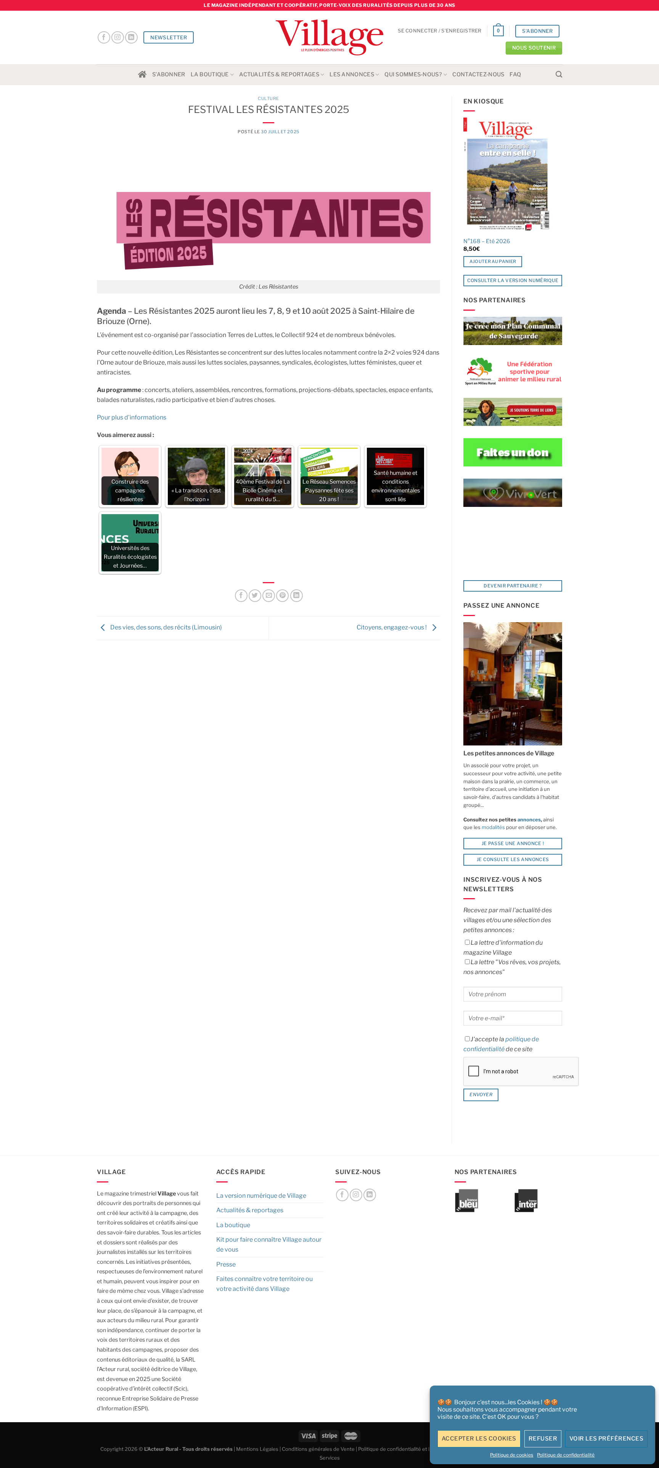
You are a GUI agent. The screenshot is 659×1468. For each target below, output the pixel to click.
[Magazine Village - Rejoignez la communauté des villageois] (329, 37)
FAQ (515, 74)
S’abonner (168, 74)
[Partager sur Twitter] (255, 595)
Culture (268, 98)
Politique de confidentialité (566, 1455)
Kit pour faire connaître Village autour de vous (268, 1244)
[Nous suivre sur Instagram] (117, 37)
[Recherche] (559, 74)
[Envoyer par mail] (268, 595)
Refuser (543, 1438)
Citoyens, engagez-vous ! (392, 627)
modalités (493, 827)
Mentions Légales (257, 1449)
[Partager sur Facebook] (241, 595)
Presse (226, 1264)
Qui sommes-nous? (413, 74)
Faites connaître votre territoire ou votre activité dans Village (264, 1283)
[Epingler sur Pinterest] (282, 595)
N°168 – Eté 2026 (486, 241)
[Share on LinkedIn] (296, 595)
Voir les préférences (606, 1438)
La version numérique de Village (261, 1195)
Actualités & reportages (279, 74)
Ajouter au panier (492, 261)
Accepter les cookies (479, 1438)
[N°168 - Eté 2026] (507, 175)
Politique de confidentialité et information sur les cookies (425, 1449)
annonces (528, 819)
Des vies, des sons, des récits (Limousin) (165, 627)
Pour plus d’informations (131, 417)
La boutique (210, 74)
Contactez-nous (478, 74)
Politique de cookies (511, 1455)
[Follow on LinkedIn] (131, 37)
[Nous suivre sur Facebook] (104, 37)
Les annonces (352, 74)
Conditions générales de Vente (318, 1449)
